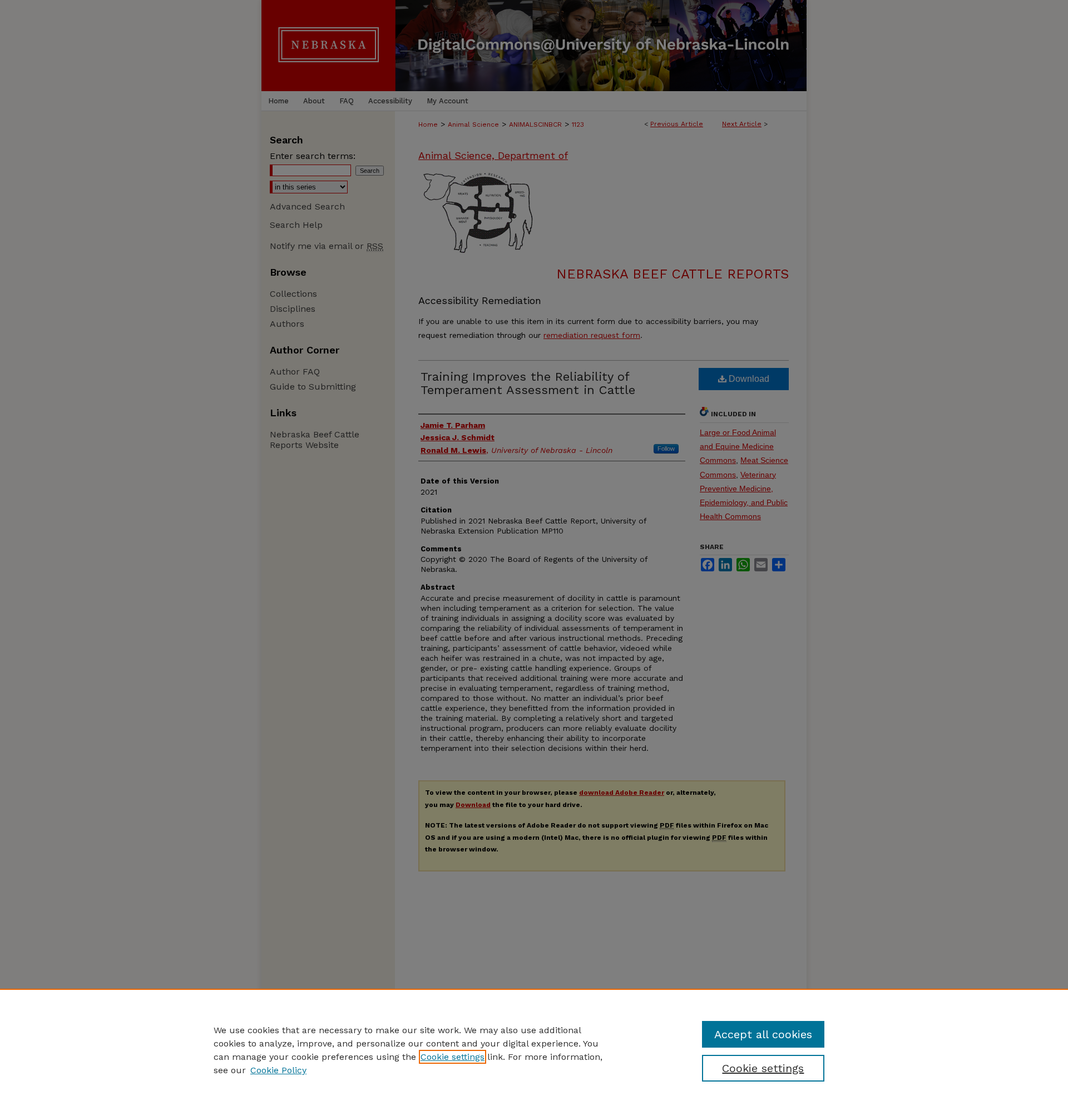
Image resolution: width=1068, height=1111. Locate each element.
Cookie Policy (278, 1070)
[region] (534, 1050)
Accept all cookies (763, 1034)
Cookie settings (452, 1057)
